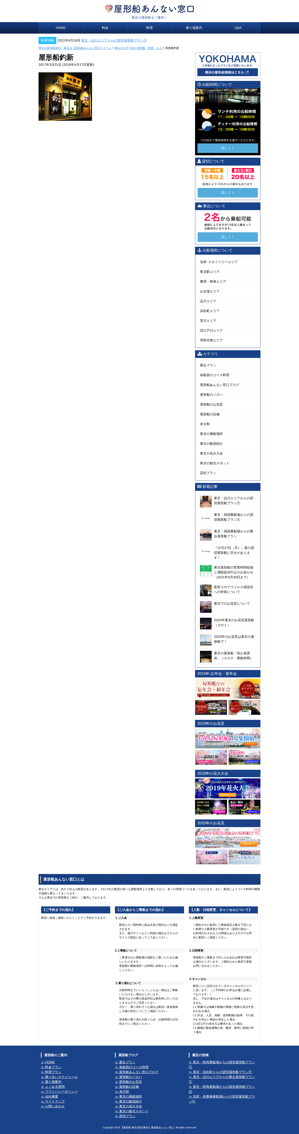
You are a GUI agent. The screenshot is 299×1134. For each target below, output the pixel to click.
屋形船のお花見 (211, 404)
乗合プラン (208, 365)
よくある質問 (55, 1087)
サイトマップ (55, 1101)
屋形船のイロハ (211, 394)
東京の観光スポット (214, 463)
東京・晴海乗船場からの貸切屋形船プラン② (222, 1089)
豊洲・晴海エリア (213, 281)
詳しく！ (227, 148)
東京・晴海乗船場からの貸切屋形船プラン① (222, 1064)
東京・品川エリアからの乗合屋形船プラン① (222, 1079)
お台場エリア (210, 291)
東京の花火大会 (211, 453)
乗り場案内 (194, 28)
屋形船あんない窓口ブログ (219, 385)
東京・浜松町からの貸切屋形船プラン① (222, 1072)
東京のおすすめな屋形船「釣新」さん (138, 48)
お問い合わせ (55, 1106)
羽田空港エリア (211, 340)
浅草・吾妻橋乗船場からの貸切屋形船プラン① (222, 1099)
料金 (105, 28)
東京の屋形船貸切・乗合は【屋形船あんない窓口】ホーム (75, 48)
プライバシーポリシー (61, 1091)
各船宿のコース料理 (214, 375)
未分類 (205, 424)
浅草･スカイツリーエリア (219, 262)
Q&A (238, 28)
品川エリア (208, 301)
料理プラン (53, 1072)
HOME (61, 28)
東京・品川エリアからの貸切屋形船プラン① (114, 40)
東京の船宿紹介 (211, 443)
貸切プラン (208, 473)
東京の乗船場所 (211, 434)
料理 (149, 28)
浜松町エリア (210, 311)
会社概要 (51, 1096)
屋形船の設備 (210, 414)
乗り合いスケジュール (61, 1077)
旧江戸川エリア (211, 330)
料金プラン (53, 1067)
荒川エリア (208, 321)
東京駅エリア (210, 272)
